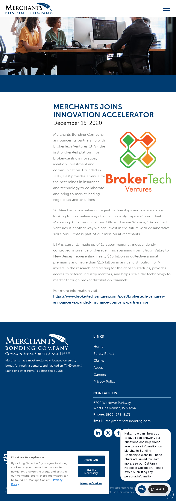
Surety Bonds (104, 354)
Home (98, 347)
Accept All (91, 459)
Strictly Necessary (91, 472)
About (98, 368)
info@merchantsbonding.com (128, 421)
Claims (99, 360)
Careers (100, 375)
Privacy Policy (104, 381)
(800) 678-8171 (118, 414)
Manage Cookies (91, 483)
